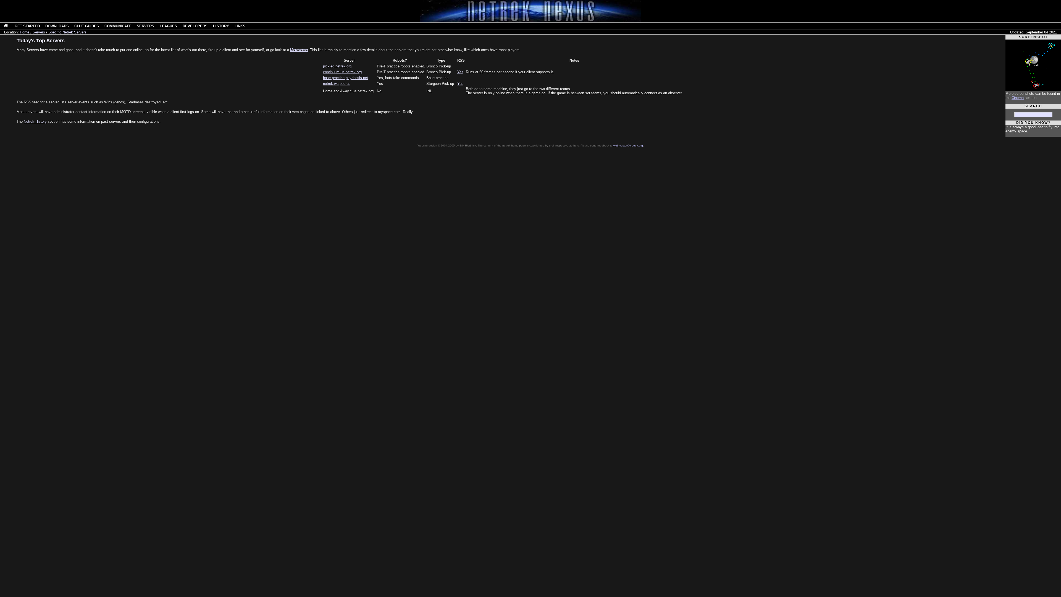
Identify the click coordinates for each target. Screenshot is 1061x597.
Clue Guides (86, 26)
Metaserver (299, 50)
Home (24, 32)
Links (240, 26)
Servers (145, 26)
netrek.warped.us (336, 84)
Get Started (27, 26)
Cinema (1018, 98)
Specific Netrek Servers (67, 32)
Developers (195, 26)
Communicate (117, 26)
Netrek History (35, 121)
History (221, 26)
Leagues (168, 26)
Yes (460, 72)
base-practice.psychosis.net (345, 78)
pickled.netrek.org (337, 66)
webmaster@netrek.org (628, 145)
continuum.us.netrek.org (342, 72)
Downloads (57, 26)
